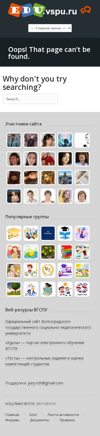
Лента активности (63, 414)
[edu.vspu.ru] (50, 11)
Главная (12, 414)
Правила (67, 420)
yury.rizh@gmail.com (45, 382)
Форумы (12, 420)
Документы (39, 420)
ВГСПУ (29, 403)
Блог (33, 414)
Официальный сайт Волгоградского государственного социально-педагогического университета (48, 327)
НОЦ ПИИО (14, 403)
